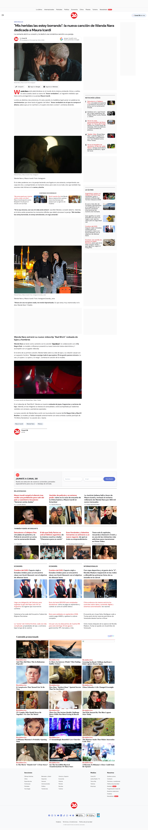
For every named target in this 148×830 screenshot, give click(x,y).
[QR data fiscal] (98, 817)
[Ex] (55, 815)
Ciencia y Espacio (63, 776)
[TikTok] (64, 815)
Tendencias (44, 789)
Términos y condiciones (113, 781)
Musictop (93, 786)
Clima (25, 779)
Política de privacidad (113, 784)
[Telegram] (70, 815)
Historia (61, 781)
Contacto (109, 779)
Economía (18, 566)
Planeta (61, 784)
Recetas (61, 786)
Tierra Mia (93, 781)
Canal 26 (24, 38)
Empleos (109, 794)
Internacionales (91, 566)
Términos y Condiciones (70, 822)
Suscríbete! (109, 479)
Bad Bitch (56, 344)
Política (43, 786)
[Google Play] (90, 815)
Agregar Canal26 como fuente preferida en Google (71, 39)
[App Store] (80, 815)
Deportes (44, 779)
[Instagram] (52, 815)
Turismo (61, 789)
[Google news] (73, 815)
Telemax (93, 784)
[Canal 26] (74, 805)
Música (40, 424)
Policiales (26, 786)
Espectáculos (18, 22)
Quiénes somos (111, 776)
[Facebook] (49, 815)
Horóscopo (27, 784)
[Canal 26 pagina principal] (74, 18)
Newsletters (112, 796)
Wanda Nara (30, 424)
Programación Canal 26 (113, 789)
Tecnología (27, 789)
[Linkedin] (61, 815)
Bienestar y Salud (46, 776)
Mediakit (111, 786)
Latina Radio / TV (95, 779)
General (43, 781)
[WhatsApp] (67, 815)
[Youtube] (58, 815)
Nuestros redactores (113, 791)
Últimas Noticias (28, 776)
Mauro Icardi (19, 424)
